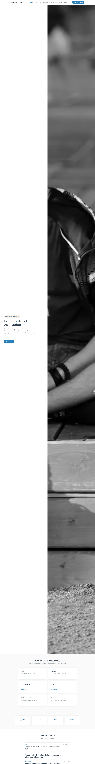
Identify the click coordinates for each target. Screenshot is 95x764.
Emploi (52, 2)
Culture (39, 2)
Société (65, 2)
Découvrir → (9, 341)
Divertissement (46, 2)
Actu (36, 2)
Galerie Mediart (17, 2)
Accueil (31, 2)
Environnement (58, 2)
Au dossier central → (78, 2)
